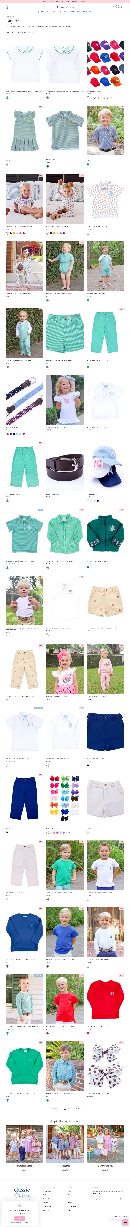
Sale (91, 12)
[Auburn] (94, 98)
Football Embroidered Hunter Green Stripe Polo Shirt (63, 159)
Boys (53, 12)
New (41, 12)
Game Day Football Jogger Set (18, 293)
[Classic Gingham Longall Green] (24, 333)
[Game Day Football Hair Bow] (105, 1066)
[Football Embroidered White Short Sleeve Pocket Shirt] (24, 600)
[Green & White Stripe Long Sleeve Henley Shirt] (24, 999)
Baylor (12, 16)
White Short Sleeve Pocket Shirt (99, 893)
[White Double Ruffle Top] (65, 400)
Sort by (20, 32)
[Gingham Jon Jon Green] (105, 266)
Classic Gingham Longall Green (18, 360)
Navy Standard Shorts (95, 759)
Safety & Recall (120, 1220)
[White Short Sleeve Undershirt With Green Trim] (24, 63)
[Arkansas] (91, 98)
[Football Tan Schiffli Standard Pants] (24, 669)
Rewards (46, 1199)
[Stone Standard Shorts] (105, 798)
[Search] (7, 7)
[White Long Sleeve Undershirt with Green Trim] (65, 63)
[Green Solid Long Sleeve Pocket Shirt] (24, 1066)
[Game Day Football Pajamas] (65, 199)
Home (7, 16)
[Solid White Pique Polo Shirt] (24, 731)
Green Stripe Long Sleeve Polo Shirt (60, 1093)
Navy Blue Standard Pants (16, 826)
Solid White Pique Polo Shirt (17, 759)
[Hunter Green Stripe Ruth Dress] (24, 130)
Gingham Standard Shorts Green (59, 360)
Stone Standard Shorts (96, 826)
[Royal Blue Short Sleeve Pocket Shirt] (65, 932)
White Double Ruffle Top (56, 427)
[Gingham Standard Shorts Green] (65, 333)
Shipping (46, 1202)
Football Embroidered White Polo (59, 628)
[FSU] (107, 98)
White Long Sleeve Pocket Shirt (99, 960)
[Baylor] (98, 98)
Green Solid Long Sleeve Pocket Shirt (21, 1093)
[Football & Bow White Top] (65, 669)
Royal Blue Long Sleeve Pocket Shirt (20, 960)
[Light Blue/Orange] (20, 434)
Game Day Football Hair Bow (98, 1093)
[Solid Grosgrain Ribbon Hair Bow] (65, 798)
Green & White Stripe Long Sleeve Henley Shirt (24, 1026)
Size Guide (47, 1206)
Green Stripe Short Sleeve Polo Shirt (20, 561)
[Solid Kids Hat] (105, 466)
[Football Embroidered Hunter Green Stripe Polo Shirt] (65, 130)
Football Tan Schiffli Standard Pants (20, 696)
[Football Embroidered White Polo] (65, 600)
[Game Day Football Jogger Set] (24, 266)
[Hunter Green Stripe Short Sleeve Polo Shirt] (105, 130)
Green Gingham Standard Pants (99, 360)
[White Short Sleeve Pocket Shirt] (105, 865)
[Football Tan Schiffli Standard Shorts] (105, 600)
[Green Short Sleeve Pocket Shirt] (65, 865)
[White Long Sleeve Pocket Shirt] (105, 932)
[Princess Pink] (54, 832)
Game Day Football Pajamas (57, 226)
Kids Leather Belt (53, 494)
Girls (47, 12)
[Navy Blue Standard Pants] (24, 798)
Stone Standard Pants (14, 893)
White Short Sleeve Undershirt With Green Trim (24, 91)
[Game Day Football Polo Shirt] (105, 199)
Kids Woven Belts (12, 427)
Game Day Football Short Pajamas (19, 226)
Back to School (105, 1165)
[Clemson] (104, 98)
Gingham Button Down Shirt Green (60, 561)
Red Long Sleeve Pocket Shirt (98, 1026)
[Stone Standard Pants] (24, 865)
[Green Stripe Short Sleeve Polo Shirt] (24, 533)
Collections (82, 12)
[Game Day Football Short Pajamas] (24, 199)
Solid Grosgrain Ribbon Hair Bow (59, 826)
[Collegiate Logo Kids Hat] (105, 63)
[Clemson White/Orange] (101, 98)
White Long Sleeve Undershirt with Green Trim (64, 91)
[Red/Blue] (23, 434)
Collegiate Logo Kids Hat (97, 91)
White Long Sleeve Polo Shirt (57, 759)
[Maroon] (11, 233)
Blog (112, 1220)
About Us (105, 1220)
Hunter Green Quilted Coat (97, 561)
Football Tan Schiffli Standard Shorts (102, 628)
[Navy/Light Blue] (11, 434)
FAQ (44, 1195)
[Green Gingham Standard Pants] (105, 333)
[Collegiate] (65, 1144)
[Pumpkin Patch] (24, 1144)
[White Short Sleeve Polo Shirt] (105, 400)
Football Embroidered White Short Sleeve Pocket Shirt (22, 629)
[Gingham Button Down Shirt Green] (65, 533)
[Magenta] (57, 832)
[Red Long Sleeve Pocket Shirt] (105, 999)
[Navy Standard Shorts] (105, 731)
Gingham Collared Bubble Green (59, 293)
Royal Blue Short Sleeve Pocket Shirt (60, 960)
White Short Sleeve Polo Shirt (98, 427)
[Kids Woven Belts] (24, 400)
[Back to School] (105, 1144)
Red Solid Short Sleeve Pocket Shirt (60, 1026)
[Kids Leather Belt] (65, 466)
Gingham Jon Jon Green (96, 293)
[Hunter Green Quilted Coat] (105, 533)
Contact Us (47, 1191)
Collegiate (65, 1165)
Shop (23, 1170)
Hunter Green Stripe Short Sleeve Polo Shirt (104, 158)
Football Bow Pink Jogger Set (98, 696)
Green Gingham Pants (14, 494)
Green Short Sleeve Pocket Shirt (59, 893)
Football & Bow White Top (56, 696)
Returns (46, 1210)
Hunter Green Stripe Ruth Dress (18, 158)
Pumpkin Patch (69, 12)
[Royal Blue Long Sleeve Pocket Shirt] (24, 932)
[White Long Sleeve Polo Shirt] (65, 731)
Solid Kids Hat (92, 494)
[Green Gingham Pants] (24, 466)
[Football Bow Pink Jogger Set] (105, 669)
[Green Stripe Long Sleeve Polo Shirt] (65, 1066)
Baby (59, 12)
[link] (53, 1108)
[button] (123, 6)
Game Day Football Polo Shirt (98, 226)
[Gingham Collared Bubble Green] (65, 266)
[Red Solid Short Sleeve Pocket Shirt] (65, 999)
